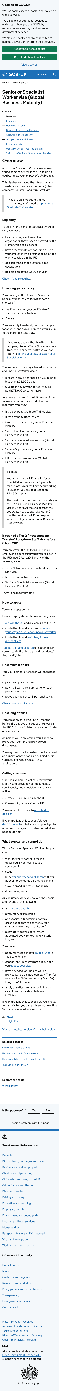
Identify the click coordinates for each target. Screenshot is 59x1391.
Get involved (10, 1307)
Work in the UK (20, 82)
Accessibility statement (16, 1326)
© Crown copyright (29, 1383)
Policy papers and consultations (22, 1289)
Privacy (15, 1321)
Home (5, 82)
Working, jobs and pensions (19, 1245)
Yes (36, 1110)
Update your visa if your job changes (24, 148)
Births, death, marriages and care (23, 1161)
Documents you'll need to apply (22, 130)
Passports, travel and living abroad (23, 1233)
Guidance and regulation (17, 1277)
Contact (39, 1326)
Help (5, 1321)
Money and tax (11, 1227)
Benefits (7, 1155)
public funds (43, 953)
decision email (11, 824)
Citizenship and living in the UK (21, 1179)
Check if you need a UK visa (16, 1047)
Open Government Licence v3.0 (21, 1355)
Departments (10, 1265)
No (50, 1110)
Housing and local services (18, 1221)
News (6, 1271)
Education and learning (16, 1203)
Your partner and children (19, 139)
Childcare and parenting (17, 1173)
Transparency (10, 1295)
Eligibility (11, 120)
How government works (17, 1301)
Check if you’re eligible (16, 278)
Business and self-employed (19, 1167)
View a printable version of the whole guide (28, 1029)
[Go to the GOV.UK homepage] (14, 74)
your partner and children (28, 877)
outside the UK (14, 623)
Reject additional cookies (29, 57)
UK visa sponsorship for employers (20, 1053)
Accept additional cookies (29, 48)
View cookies (29, 64)
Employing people (13, 1209)
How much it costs (15, 125)
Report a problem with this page (29, 1123)
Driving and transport (15, 1197)
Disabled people (12, 1191)
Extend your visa (14, 144)
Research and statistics (16, 1283)
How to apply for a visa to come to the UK (23, 1059)
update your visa (20, 965)
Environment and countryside (20, 1215)
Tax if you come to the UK (15, 1064)
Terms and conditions (15, 1330)
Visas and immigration (15, 1239)
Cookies (28, 1321)
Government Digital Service (19, 1339)
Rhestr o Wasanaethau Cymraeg (22, 1335)
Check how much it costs (17, 703)
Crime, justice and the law (18, 1185)
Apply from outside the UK (19, 134)
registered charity (18, 908)
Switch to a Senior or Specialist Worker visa (28, 153)
